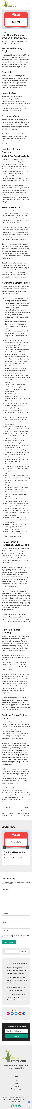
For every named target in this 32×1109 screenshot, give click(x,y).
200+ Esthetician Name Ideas (17, 963)
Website (5, 930)
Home (16, 1080)
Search (23, 951)
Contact (16, 1086)
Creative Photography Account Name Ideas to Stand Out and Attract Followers (17, 970)
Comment (7, 889)
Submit (16, 1036)
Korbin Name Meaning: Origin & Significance (24, 811)
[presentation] (16, 839)
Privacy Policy (16, 1089)
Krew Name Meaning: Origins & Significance (7, 811)
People (4, 32)
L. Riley (5, 41)
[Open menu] (28, 3)
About (16, 1083)
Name (5, 914)
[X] (16, 1105)
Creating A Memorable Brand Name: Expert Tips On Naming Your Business (17, 980)
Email (5, 922)
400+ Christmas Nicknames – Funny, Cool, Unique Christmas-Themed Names (17, 997)
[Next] (27, 847)
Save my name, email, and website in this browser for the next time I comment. (17, 936)
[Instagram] (19, 1105)
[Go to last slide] (4, 847)
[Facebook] (12, 1105)
